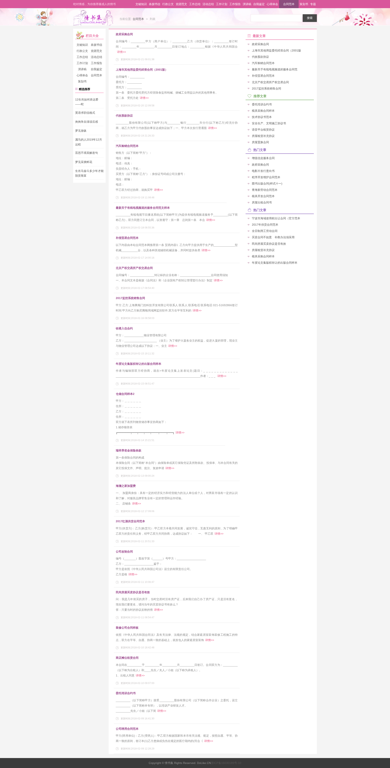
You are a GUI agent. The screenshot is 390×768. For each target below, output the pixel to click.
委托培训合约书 (126, 693)
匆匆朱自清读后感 (86, 121)
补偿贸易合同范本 (127, 237)
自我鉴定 (259, 4)
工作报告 (235, 4)
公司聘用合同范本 (127, 728)
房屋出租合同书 (262, 202)
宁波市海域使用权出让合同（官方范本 (276, 218)
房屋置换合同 (260, 142)
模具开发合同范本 (263, 196)
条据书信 (154, 4)
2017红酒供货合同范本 (130, 521)
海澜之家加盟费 (126, 485)
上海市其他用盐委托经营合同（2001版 (276, 50)
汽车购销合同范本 (127, 145)
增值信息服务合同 (263, 158)
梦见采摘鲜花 (83, 162)
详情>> (121, 52)
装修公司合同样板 (127, 627)
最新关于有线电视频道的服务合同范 (274, 69)
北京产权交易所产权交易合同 (134, 268)
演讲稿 (247, 4)
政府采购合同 (124, 34)
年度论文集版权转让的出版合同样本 (138, 363)
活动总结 (208, 4)
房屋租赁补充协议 (263, 136)
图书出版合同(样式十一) (267, 183)
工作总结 (194, 4)
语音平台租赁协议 (263, 129)
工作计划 (221, 4)
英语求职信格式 (85, 112)
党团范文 (181, 4)
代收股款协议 (124, 115)
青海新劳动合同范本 (264, 189)
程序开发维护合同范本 (266, 177)
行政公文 (168, 4)
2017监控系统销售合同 (130, 298)
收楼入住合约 (124, 328)
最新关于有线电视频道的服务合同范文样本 (143, 207)
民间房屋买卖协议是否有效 (133, 592)
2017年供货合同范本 (265, 224)
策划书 (304, 4)
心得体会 (272, 4)
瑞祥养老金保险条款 (128, 450)
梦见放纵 (81, 130)
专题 (313, 4)
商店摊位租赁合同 (127, 657)
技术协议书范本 (262, 116)
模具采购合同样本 (263, 110)
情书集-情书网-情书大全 (93, 18)
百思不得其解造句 (86, 153)
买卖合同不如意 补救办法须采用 (273, 237)
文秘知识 (141, 4)
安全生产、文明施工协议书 (269, 123)
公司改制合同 (124, 551)
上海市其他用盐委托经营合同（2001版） (142, 69)
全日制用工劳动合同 (264, 231)
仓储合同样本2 (125, 393)
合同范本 (289, 4)
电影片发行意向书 (263, 170)
